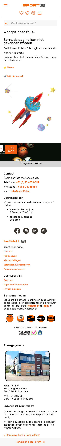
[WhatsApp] (44, 231)
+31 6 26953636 (27, 186)
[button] (27, 13)
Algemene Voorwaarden (16, 284)
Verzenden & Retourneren (17, 265)
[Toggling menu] (5, 5)
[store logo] (34, 5)
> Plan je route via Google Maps (22, 435)
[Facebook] (17, 231)
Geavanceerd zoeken (14, 269)
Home (10, 67)
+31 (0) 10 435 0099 (27, 182)
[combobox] (30, 23)
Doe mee (11, 149)
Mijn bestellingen (12, 260)
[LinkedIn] (35, 231)
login (46, 305)
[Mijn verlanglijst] (21, 12)
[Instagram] (26, 231)
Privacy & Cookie (12, 289)
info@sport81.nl (20, 191)
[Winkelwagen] (39, 13)
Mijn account (10, 256)
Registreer (33, 305)
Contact (8, 251)
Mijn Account (15, 76)
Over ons (8, 280)
